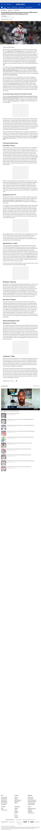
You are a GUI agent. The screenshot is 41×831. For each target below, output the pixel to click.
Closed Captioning (31, 802)
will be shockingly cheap (13, 100)
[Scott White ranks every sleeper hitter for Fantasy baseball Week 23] (3, 421)
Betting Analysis (4, 801)
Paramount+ (16, 801)
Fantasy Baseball (16, 10)
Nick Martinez (16, 70)
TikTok (15, 810)
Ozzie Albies (11, 200)
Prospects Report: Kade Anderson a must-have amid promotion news (20, 437)
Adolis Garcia (6, 323)
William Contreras (30, 256)
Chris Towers (4, 15)
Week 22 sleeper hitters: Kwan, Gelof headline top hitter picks (19, 454)
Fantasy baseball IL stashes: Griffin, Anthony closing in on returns (19, 443)
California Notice (31, 803)
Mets (4, 64)
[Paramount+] (19, 821)
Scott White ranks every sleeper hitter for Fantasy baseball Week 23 (20, 419)
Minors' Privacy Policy (32, 800)
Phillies (13, 356)
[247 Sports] (4, 821)
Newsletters (30, 810)
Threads (16, 815)
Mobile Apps (3, 804)
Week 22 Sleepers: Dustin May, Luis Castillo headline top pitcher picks (20, 460)
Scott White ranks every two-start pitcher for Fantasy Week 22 (19, 466)
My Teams (30, 811)
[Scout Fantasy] (37, 821)
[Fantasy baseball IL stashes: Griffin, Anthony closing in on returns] (3, 445)
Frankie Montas (10, 51)
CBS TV (16, 803)
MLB (23, 100)
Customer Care (4, 810)
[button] (2, 4)
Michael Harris (6, 194)
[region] (20, 399)
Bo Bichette (6, 282)
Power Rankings (4, 10)
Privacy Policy (30, 798)
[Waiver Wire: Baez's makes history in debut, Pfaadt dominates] (3, 451)
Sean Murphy (18, 200)
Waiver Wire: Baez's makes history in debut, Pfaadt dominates (19, 449)
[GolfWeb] (20, 824)
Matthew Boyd (18, 51)
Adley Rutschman (7, 243)
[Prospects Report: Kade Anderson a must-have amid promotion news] (3, 439)
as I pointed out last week (13, 83)
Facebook (16, 812)
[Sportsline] (12, 821)
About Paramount (17, 800)
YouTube (16, 808)
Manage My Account (32, 808)
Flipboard (16, 817)
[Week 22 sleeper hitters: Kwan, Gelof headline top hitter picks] (3, 456)
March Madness (4, 803)
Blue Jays (13, 282)
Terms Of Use (30, 797)
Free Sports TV (4, 800)
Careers (16, 798)
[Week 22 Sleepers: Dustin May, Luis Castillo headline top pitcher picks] (3, 462)
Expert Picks (10, 10)
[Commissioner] (26, 821)
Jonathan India (9, 70)
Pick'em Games (4, 797)
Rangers (13, 299)
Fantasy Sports (4, 798)
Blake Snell (30, 68)
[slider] (10, 408)
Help (2, 808)
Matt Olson (5, 200)
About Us (16, 797)
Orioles (15, 243)
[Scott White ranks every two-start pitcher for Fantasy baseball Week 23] (3, 433)
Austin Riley (6, 145)
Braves (13, 145)
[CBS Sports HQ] (18, 819)
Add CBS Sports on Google (7, 19)
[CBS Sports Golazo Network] (29, 819)
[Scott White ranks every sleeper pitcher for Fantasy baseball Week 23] (3, 427)
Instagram (16, 811)
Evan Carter (6, 299)
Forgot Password (31, 812)
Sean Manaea (33, 61)
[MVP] (32, 821)
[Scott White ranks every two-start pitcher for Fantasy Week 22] (3, 468)
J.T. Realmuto (6, 356)
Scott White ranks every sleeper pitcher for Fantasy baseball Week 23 (20, 425)
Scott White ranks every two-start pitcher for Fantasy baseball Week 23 (21, 431)
